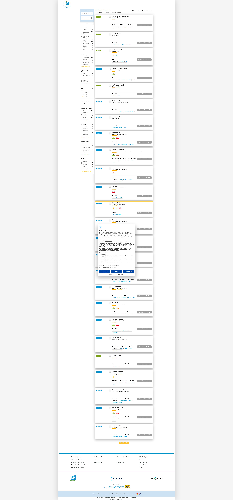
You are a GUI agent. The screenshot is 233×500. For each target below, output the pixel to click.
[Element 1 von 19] (101, 212)
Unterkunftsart (84, 55)
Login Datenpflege (143, 464)
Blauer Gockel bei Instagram (78, 462)
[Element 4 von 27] (104, 43)
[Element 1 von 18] (100, 126)
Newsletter (118, 459)
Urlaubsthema (84, 158)
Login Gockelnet (143, 462)
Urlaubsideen (119, 464)
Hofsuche (96, 459)
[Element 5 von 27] (106, 43)
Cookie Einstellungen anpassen (127, 493)
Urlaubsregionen (120, 462)
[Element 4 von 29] (104, 417)
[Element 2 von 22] (102, 399)
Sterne (82, 88)
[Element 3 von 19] (103, 212)
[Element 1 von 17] (100, 142)
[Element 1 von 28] (100, 26)
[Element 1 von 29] (100, 417)
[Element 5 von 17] (106, 142)
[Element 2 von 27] (102, 43)
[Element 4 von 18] (104, 126)
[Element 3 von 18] (103, 126)
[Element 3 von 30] (103, 59)
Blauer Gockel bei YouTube (78, 467)
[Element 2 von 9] (102, 196)
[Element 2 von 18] (102, 126)
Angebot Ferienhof (85, 141)
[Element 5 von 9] (106, 196)
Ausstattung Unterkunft (86, 108)
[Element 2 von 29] (102, 417)
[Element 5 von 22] (106, 399)
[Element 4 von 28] (104, 26)
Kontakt (141, 467)
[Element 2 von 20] (102, 159)
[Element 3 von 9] (103, 196)
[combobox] (87, 13)
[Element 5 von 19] (106, 212)
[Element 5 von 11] (106, 435)
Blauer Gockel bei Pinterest (78, 464)
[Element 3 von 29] (103, 417)
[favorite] (110, 16)
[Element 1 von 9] (100, 196)
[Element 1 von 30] (101, 59)
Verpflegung (83, 124)
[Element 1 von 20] (100, 159)
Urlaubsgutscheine (98, 462)
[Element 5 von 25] (106, 78)
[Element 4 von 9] (104, 196)
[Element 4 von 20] (104, 159)
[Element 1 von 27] (100, 43)
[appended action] (91, 18)
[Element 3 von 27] (103, 43)
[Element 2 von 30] (102, 59)
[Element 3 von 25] (103, 78)
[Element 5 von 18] (106, 126)
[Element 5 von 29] (106, 417)
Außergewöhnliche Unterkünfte (85, 71)
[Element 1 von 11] (100, 435)
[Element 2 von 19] (102, 212)
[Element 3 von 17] (103, 142)
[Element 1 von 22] (100, 399)
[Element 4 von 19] (104, 212)
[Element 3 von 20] (103, 159)
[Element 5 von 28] (106, 26)
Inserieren (141, 459)
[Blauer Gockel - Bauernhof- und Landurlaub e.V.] (67, 4)
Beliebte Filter (84, 26)
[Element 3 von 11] (103, 435)
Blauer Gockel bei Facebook (78, 459)
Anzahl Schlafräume (85, 101)
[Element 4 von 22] (104, 399)
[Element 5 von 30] (106, 59)
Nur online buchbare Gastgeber (114, 12)
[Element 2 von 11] (102, 435)
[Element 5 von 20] (106, 159)
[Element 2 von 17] (102, 142)
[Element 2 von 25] (102, 78)
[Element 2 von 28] (102, 26)
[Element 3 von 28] (103, 26)
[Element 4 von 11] (104, 435)
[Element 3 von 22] (103, 399)
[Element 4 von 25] (104, 78)
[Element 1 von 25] (100, 78)
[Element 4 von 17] (104, 142)
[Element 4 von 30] (104, 59)
